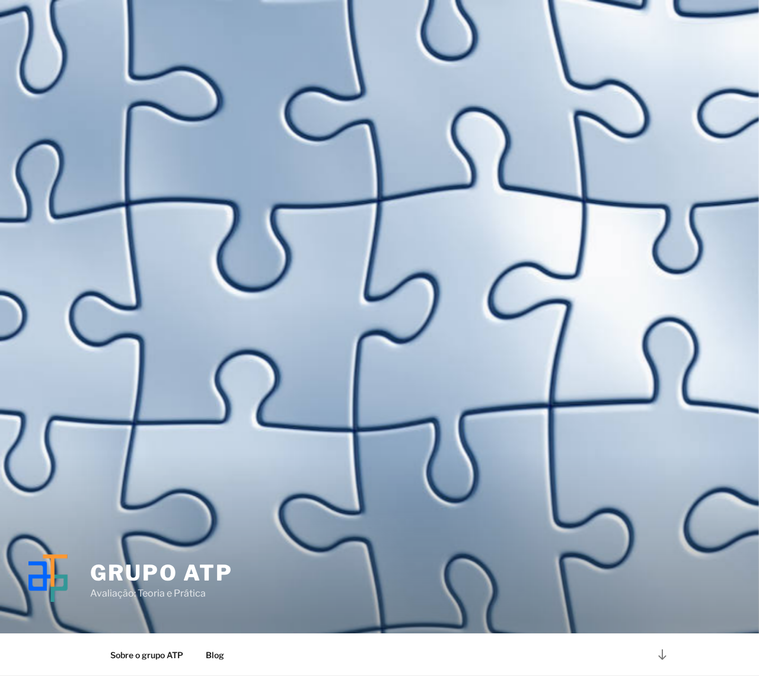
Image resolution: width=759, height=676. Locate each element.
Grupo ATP (161, 573)
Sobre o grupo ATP (146, 655)
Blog (215, 655)
